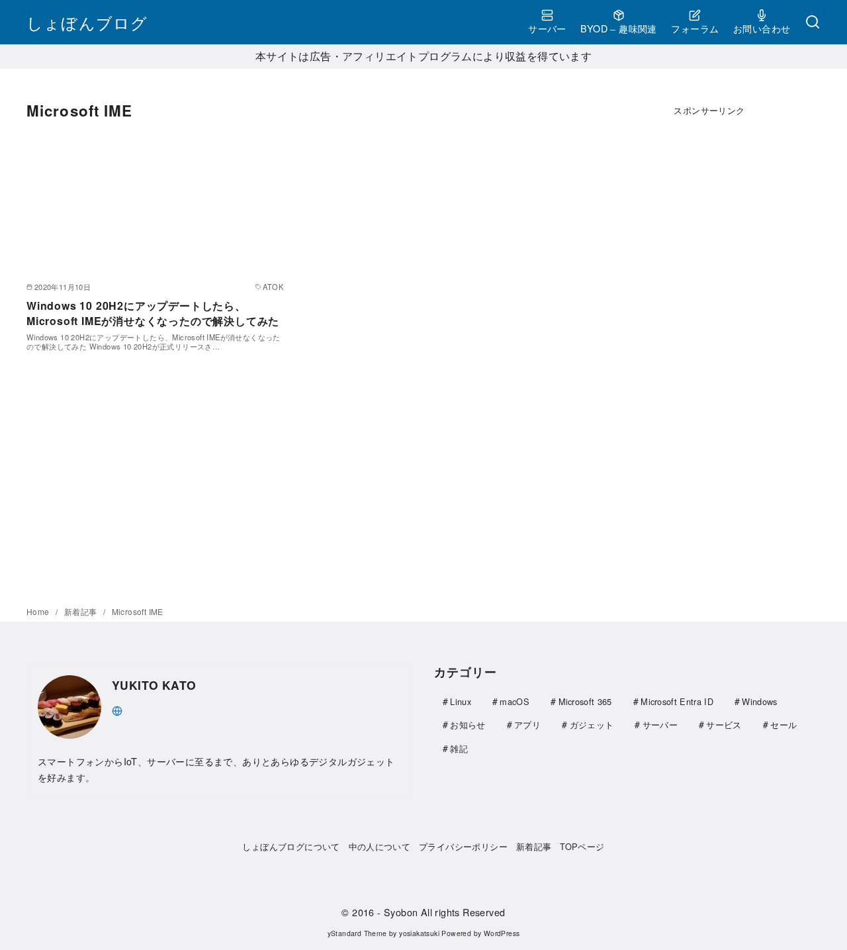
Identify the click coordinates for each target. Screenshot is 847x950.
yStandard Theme (357, 933)
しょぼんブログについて (290, 846)
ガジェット (592, 724)
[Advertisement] (709, 335)
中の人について (380, 846)
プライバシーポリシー (463, 846)
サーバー (547, 28)
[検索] (813, 22)
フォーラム (695, 28)
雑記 (459, 748)
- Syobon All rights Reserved (441, 912)
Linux (460, 701)
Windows (759, 701)
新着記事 (81, 611)
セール (783, 724)
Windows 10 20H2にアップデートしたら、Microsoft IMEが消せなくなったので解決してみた (152, 313)
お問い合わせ (761, 28)
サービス (723, 724)
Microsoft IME (137, 611)
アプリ (527, 724)
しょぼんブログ (87, 22)
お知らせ (467, 724)
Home (39, 611)
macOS (514, 701)
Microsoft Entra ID (677, 701)
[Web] (117, 709)
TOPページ (582, 846)
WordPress (502, 933)
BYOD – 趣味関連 (618, 28)
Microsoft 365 (585, 701)
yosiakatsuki (419, 933)
